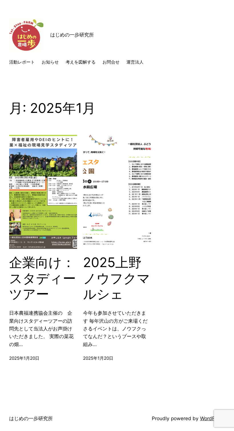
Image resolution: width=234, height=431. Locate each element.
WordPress (212, 418)
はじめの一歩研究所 (74, 35)
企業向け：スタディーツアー (42, 278)
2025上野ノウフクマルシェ (116, 278)
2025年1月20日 (24, 358)
